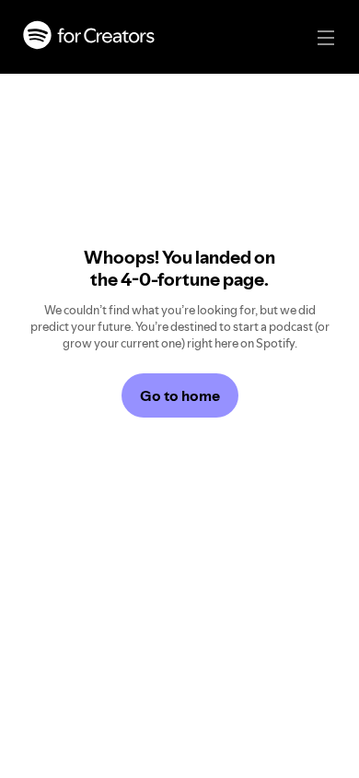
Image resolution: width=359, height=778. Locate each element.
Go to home (180, 395)
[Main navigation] (326, 38)
